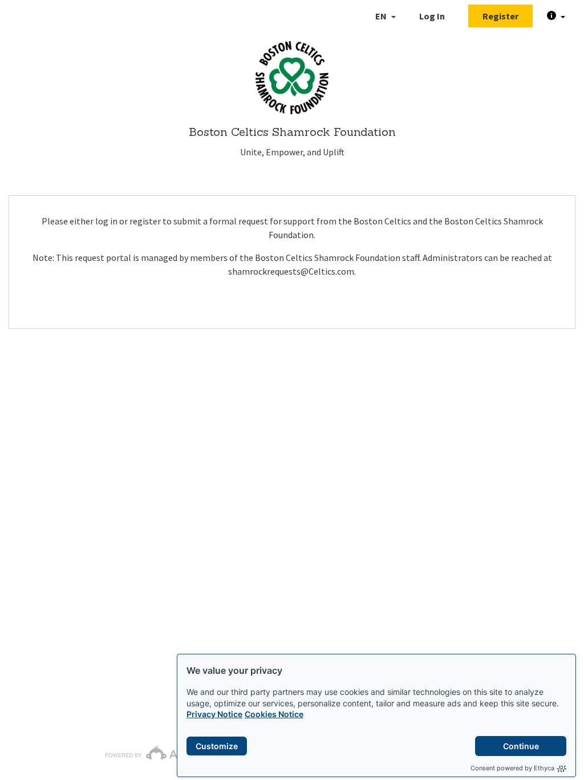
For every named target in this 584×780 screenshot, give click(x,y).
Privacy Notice (214, 714)
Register (500, 16)
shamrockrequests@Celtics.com (291, 271)
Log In (432, 16)
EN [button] (381, 16)
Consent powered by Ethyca (512, 768)
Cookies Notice (274, 714)
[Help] (556, 16)
